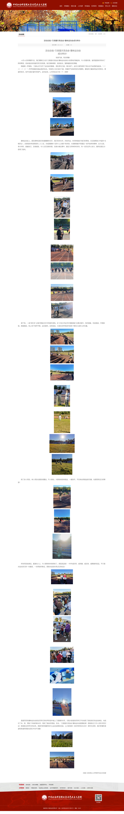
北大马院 (76, 788)
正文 (104, 33)
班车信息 (28, 784)
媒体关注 (114, 6)
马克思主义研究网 (43, 788)
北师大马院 (90, 788)
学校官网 (107, 3)
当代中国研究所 (54, 788)
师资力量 (73, 6)
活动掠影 (100, 33)
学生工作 (107, 6)
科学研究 (94, 6)
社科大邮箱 (35, 784)
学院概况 (66, 6)
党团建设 (100, 6)
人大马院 (83, 788)
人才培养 (80, 6)
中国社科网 (34, 788)
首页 (61, 6)
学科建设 (87, 6)
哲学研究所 (63, 788)
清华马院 (70, 788)
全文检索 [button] (115, 3)
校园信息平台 (43, 784)
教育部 (27, 788)
